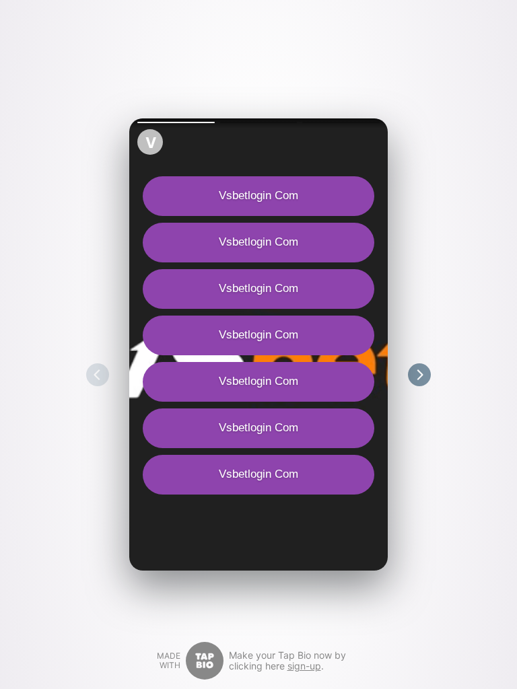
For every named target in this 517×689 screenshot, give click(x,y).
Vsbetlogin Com (258, 195)
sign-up (304, 666)
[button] (176, 122)
